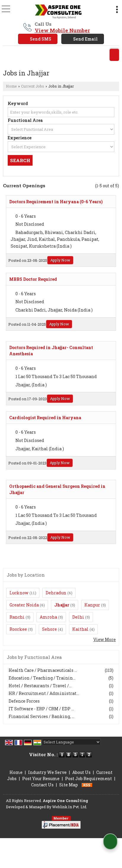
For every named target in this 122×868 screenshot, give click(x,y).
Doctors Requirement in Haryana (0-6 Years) (56, 201)
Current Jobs (32, 86)
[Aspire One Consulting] (57, 11)
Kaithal (80, 629)
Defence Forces (24, 701)
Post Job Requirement (88, 778)
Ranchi (17, 617)
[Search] (114, 55)
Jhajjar (61, 605)
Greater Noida (24, 605)
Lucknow (18, 593)
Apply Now (60, 260)
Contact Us (42, 785)
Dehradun (56, 593)
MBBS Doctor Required (33, 279)
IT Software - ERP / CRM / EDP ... (41, 708)
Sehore (49, 629)
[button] (62, 30)
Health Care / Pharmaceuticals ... (43, 670)
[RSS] (87, 785)
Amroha (48, 617)
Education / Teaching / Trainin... (42, 678)
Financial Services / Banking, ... (41, 716)
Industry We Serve (47, 772)
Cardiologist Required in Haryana (45, 417)
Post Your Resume (41, 778)
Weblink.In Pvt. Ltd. (69, 806)
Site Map (68, 785)
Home (11, 86)
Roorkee (18, 629)
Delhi (78, 617)
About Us (81, 772)
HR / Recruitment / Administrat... (44, 693)
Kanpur (92, 605)
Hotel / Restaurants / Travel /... (40, 685)
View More (104, 639)
